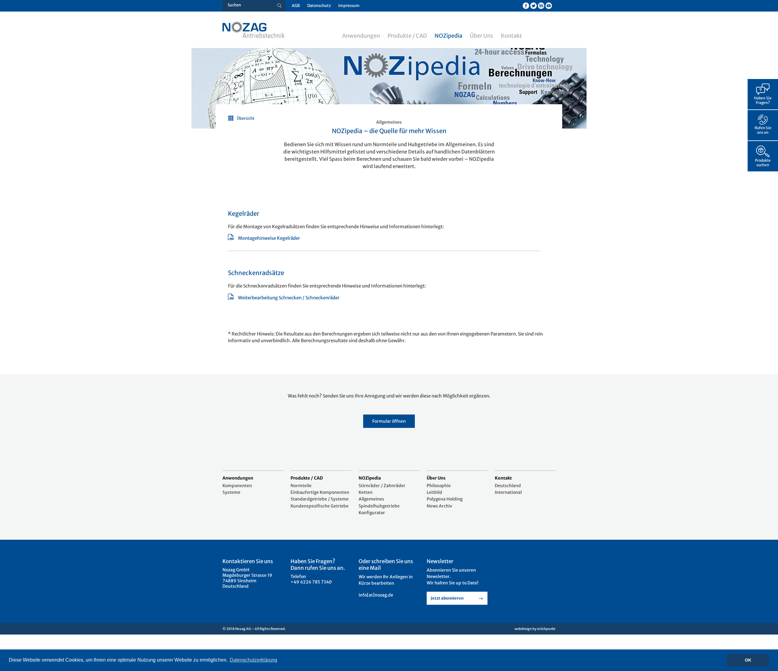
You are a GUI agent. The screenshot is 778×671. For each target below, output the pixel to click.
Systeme (231, 492)
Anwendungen (361, 35)
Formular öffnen (389, 421)
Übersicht (246, 118)
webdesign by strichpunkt (535, 629)
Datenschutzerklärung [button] (253, 659)
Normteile (301, 485)
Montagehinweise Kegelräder (269, 238)
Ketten (366, 492)
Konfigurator (372, 512)
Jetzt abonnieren (447, 598)
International (508, 492)
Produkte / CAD (407, 35)
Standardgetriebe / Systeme (320, 499)
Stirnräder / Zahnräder (382, 485)
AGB (296, 5)
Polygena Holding (445, 499)
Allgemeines (371, 499)
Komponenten (237, 485)
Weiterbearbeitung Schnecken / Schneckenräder (288, 298)
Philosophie (439, 485)
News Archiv (439, 506)
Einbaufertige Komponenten (320, 492)
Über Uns (481, 35)
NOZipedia (448, 35)
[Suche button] (279, 6)
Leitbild (434, 492)
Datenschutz (319, 5)
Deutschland (508, 485)
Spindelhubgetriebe (379, 506)
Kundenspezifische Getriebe (320, 506)
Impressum (349, 5)
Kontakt (511, 35)
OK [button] (748, 660)
